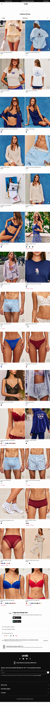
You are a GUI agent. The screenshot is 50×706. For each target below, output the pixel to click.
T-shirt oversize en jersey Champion (31, 90)
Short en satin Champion (30, 205)
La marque (26, 10)
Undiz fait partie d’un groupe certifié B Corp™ (14, 646)
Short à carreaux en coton (30, 402)
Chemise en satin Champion (5, 167)
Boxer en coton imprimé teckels (5, 323)
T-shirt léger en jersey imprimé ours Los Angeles (33, 283)
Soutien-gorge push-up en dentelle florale (7, 600)
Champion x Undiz (8, 1)
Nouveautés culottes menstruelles (28, 1)
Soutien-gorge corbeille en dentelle (31, 323)
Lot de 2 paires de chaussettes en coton (7, 520)
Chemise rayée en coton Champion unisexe (33, 52)
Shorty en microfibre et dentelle (31, 520)
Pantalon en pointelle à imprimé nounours (32, 560)
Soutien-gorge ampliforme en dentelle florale (7, 440)
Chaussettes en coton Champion (5, 205)
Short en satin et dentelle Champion (6, 52)
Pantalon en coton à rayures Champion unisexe (33, 167)
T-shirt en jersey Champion (4, 90)
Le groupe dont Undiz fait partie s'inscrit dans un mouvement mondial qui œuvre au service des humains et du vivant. (24, 647)
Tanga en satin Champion (4, 243)
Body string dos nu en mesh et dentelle (6, 402)
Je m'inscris (45, 640)
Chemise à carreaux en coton (5, 283)
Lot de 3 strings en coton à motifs (31, 363)
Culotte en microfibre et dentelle (5, 560)
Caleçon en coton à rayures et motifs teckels (33, 480)
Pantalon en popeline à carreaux (31, 243)
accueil (23, 10)
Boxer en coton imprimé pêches (5, 480)
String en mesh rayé (3, 363)
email (2, 669)
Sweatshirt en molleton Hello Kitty (31, 440)
